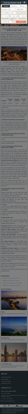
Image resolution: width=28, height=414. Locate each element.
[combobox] (9, 9)
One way (6, 6)
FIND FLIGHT (21, 21)
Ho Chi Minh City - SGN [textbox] (8, 13)
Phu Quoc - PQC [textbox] (6, 9)
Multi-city (22, 6)
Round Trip (14, 6)
